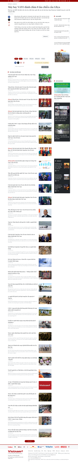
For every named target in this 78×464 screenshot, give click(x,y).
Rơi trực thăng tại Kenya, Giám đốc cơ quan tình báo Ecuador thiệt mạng (21, 260)
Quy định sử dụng (37, 450)
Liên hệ (67, 450)
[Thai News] (27, 447)
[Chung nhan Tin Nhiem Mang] (64, 453)
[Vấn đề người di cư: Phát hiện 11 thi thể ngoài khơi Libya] (45, 373)
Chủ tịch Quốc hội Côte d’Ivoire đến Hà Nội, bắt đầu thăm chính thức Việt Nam (21, 185)
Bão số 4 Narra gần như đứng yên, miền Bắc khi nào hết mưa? (62, 136)
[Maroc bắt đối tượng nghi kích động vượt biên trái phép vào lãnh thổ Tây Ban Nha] (45, 433)
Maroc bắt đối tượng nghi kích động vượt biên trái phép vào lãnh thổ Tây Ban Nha (22, 430)
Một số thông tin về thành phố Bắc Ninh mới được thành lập (62, 96)
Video (58, 104)
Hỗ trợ (45, 450)
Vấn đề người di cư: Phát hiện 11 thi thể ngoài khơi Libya (22, 370)
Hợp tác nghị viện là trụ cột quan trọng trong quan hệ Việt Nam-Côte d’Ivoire (22, 137)
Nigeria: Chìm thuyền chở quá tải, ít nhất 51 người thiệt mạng (22, 223)
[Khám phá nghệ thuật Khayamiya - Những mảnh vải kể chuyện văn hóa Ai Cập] (45, 275)
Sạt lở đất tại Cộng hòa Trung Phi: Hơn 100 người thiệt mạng (22, 247)
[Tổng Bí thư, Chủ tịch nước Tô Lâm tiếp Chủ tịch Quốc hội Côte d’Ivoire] (45, 103)
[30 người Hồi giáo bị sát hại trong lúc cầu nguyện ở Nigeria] (45, 300)
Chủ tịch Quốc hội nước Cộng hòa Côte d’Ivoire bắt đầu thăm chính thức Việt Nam (22, 198)
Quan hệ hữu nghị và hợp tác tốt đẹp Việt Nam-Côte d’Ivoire (22, 161)
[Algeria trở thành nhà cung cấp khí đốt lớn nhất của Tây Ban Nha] (45, 348)
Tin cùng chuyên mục (15, 72)
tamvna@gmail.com (52, 454)
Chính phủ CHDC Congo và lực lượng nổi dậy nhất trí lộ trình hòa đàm (22, 124)
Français (53, 0)
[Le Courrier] (57, 447)
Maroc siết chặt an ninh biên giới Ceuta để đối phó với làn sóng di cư (22, 394)
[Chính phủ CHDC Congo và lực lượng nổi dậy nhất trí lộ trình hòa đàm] (45, 127)
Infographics (59, 81)
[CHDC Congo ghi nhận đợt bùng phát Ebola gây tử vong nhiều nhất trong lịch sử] (45, 311)
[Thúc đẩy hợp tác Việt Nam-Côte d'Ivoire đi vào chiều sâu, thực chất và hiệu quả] (45, 213)
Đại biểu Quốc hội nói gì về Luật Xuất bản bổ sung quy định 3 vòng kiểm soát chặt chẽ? (58, 166)
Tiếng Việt (46, 0)
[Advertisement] (32, 46)
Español (56, 0)
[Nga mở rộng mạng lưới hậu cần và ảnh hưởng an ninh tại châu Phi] (45, 287)
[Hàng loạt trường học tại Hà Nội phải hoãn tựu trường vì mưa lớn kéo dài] (66, 177)
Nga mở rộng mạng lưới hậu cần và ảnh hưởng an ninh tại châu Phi (23, 285)
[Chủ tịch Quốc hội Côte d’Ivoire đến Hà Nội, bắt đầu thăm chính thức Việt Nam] (45, 188)
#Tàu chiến (26, 58)
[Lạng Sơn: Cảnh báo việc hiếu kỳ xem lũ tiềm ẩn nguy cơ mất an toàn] (62, 111)
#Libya (21, 58)
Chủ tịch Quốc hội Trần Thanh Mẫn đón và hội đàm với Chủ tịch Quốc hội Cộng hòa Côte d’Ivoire (22, 149)
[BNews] (15, 447)
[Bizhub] (19, 447)
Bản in (9, 22)
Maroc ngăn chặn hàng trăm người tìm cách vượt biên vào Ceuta (22, 334)
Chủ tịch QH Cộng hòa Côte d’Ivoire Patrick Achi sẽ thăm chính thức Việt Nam (21, 235)
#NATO (16, 58)
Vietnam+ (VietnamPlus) (16, 1)
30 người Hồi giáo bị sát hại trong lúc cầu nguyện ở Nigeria (21, 297)
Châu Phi (15, 4)
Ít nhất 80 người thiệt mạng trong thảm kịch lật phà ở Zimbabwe (22, 321)
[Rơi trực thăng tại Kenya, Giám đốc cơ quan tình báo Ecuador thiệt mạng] (45, 262)
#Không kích (37, 58)
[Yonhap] (41, 447)
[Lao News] (24, 447)
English (50, 0)
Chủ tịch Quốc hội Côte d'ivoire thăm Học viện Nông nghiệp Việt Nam (21, 75)
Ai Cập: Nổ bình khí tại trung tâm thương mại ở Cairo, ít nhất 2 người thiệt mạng (22, 382)
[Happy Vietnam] (33, 447)
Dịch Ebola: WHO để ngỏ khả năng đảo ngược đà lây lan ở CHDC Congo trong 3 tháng (22, 418)
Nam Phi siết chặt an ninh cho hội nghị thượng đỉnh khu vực (22, 406)
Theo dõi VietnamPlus (39, 62)
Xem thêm (30, 441)
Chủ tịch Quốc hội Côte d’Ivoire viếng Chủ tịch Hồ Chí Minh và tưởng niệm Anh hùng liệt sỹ (22, 112)
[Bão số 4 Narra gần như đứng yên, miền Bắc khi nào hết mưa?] (62, 129)
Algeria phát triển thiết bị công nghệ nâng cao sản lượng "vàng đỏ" (22, 358)
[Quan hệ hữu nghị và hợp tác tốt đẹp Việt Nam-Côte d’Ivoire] (45, 164)
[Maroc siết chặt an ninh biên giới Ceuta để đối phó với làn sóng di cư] (45, 397)
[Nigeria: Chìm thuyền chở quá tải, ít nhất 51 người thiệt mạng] (45, 225)
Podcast (59, 161)
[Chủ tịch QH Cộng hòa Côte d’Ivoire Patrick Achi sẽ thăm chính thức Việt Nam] (45, 238)
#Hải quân (31, 58)
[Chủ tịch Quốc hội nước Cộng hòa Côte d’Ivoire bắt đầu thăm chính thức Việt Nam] (45, 200)
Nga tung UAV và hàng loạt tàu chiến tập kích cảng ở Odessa (58, 186)
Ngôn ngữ (49, 450)
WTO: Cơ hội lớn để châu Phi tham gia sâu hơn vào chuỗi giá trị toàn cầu (61, 37)
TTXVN (53, 450)
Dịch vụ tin (58, 450)
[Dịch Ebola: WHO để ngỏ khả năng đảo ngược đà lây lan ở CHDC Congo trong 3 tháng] (45, 420)
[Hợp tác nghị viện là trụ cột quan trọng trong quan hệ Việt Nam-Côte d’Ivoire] (45, 139)
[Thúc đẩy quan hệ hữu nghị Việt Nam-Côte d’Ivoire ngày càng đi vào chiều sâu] (45, 176)
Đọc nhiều (58, 16)
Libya (44, 58)
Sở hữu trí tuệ (30, 450)
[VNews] (69, 447)
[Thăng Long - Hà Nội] (65, 0)
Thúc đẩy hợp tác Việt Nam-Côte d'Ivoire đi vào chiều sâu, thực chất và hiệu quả (22, 210)
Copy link (9, 25)
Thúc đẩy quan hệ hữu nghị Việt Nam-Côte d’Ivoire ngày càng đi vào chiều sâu (22, 174)
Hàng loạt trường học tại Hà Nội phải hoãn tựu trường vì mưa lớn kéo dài (58, 176)
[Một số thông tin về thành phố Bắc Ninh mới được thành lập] (62, 88)
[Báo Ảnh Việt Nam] (63, 447)
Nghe (58, 170)
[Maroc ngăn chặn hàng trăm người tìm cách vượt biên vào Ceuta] (45, 336)
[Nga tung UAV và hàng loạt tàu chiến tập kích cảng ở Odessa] (66, 187)
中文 (59, 0)
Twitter (9, 20)
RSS (42, 450)
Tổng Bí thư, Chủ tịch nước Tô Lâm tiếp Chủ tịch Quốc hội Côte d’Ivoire (22, 100)
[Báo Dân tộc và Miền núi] (9, 447)
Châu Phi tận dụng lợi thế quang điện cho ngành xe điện (61, 31)
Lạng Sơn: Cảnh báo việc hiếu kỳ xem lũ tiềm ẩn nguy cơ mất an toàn (61, 118)
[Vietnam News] (49, 447)
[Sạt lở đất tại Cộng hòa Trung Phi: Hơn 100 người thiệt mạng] (45, 250)
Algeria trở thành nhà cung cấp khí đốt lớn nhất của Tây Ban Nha (22, 346)
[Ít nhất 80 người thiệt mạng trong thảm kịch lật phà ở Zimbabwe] (45, 324)
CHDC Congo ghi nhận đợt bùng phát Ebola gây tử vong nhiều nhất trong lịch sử (22, 309)
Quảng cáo (63, 450)
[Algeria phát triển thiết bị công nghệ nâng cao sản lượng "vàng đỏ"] (45, 361)
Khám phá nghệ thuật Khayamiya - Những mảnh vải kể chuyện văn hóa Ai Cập (22, 272)
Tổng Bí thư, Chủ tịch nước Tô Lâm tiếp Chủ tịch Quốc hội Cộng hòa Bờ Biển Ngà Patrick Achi (22, 88)
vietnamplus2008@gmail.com (35, 457)
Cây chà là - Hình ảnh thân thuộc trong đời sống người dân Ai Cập (61, 25)
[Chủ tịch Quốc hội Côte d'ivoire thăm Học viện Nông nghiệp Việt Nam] (45, 78)
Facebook (9, 17)
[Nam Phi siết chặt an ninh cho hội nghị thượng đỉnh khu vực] (45, 409)
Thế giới (10, 4)
